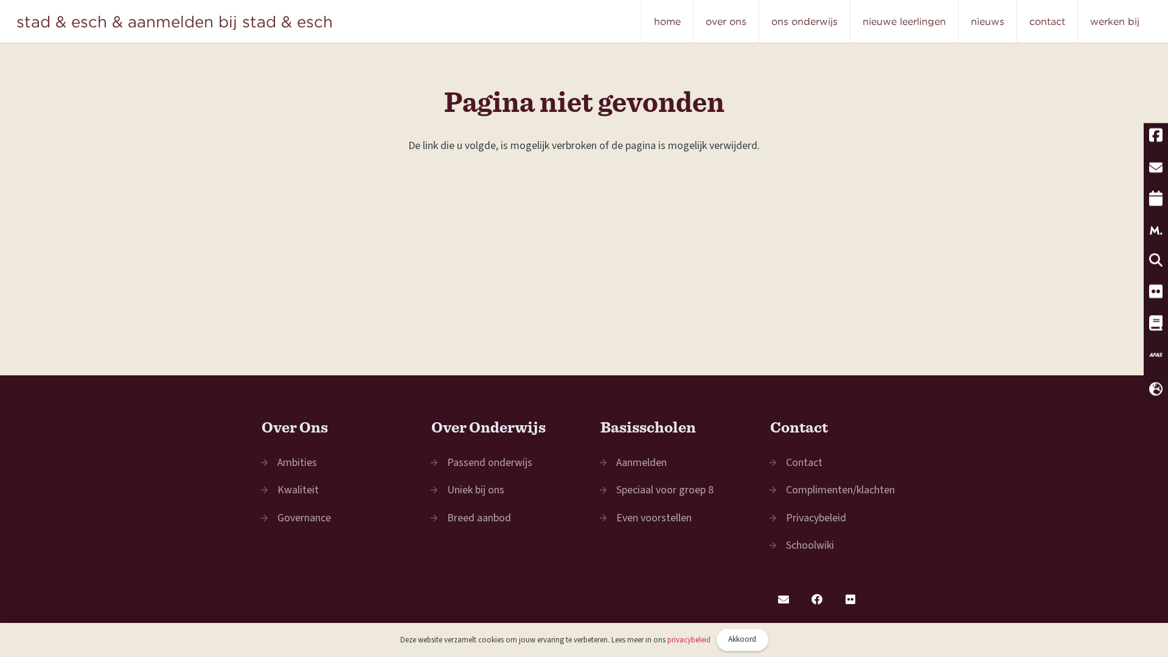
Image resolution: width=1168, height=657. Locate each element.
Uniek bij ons (475, 490)
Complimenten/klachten (840, 490)
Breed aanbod (479, 518)
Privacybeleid (816, 518)
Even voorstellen (654, 518)
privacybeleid (689, 639)
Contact (804, 462)
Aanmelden (641, 462)
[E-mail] (784, 599)
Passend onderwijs (489, 462)
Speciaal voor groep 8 (665, 490)
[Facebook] (817, 599)
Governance (304, 518)
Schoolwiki (810, 545)
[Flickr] (850, 599)
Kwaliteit (298, 490)
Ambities (297, 462)
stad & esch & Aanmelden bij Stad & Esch (174, 21)
